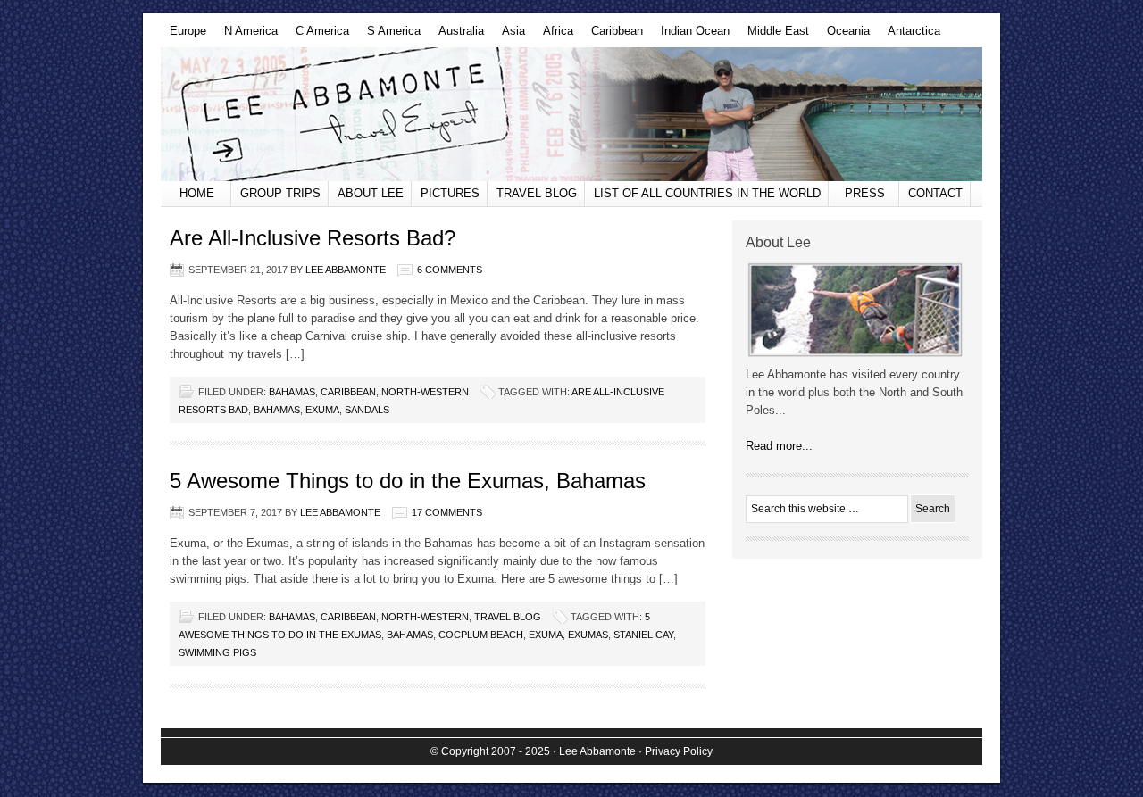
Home (196, 193)
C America (318, 35)
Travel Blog (536, 193)
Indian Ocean (691, 35)
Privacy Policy (679, 751)
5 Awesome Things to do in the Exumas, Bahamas (408, 481)
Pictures (450, 193)
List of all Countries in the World (707, 193)
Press (865, 193)
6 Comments (449, 269)
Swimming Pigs (217, 652)
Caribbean (612, 35)
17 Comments (447, 512)
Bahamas (292, 391)
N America (246, 35)
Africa (553, 35)
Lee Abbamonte (571, 114)
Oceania (844, 35)
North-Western (425, 391)
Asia (509, 35)
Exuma (322, 409)
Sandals (367, 409)
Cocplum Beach (480, 634)
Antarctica (909, 35)
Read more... (779, 445)
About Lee (371, 193)
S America (389, 35)
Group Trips (280, 193)
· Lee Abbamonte (594, 751)
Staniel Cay (643, 634)
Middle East (773, 35)
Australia (457, 35)
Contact (935, 193)
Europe (183, 35)
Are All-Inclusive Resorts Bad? (312, 238)
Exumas (588, 634)
